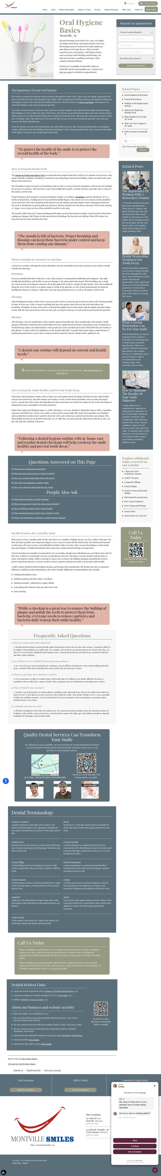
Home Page (63, 995)
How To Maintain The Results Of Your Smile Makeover (134, 395)
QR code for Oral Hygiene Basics (21, 1064)
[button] (3, 1172)
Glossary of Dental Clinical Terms (59, 991)
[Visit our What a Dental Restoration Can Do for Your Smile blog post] (135, 320)
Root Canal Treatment (133, 501)
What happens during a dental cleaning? (31, 499)
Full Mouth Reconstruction (135, 497)
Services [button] (97, 9)
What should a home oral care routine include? (34, 473)
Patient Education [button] (111, 9)
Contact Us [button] (138, 9)
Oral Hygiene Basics (28, 1059)
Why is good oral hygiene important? (30, 469)
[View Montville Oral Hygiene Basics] (27, 78)
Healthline (80, 197)
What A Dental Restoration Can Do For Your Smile (134, 325)
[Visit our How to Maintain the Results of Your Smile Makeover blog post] (135, 388)
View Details (34, 1039)
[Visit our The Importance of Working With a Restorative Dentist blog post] (135, 189)
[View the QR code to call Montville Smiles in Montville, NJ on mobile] (136, 556)
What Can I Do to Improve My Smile (135, 124)
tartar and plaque (86, 102)
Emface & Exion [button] (84, 9)
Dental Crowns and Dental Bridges (135, 491)
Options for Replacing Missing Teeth (133, 111)
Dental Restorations (132, 99)
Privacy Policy (16, 1163)
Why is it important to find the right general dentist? (37, 504)
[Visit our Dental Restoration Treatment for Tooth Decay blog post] (135, 254)
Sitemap (25, 1163)
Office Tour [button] (126, 9)
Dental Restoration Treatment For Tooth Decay (135, 259)
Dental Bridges (130, 486)
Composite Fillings (132, 482)
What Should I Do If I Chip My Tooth (135, 118)
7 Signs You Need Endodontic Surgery (132, 472)
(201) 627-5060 (92, 1135)
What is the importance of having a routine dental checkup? (40, 517)
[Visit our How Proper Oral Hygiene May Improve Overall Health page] (34, 798)
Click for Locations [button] (26, 1090)
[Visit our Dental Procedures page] (90, 798)
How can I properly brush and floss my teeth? (34, 487)
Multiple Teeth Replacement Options (136, 104)
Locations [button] (130, 3)
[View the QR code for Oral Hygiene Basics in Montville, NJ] (86, 772)
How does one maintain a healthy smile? (31, 482)
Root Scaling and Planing (135, 505)
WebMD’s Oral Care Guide (32, 999)
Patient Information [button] (66, 9)
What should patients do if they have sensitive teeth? (37, 513)
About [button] (53, 9)
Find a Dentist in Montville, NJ (136, 132)
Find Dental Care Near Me (135, 515)
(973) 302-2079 (66, 72)
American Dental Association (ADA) (30, 175)
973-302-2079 (56, 968)
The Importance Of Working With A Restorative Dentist (135, 194)
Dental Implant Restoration (136, 95)
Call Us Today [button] (149, 3)
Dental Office (130, 511)
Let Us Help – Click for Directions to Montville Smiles (45, 777)
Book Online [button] (151, 9)
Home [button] (45, 9)
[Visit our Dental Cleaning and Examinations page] (62, 798)
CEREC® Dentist (131, 478)
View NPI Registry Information (70, 1035)
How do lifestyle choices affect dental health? (33, 508)
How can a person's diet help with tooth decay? (34, 478)
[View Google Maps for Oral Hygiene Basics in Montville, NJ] (45, 775)
